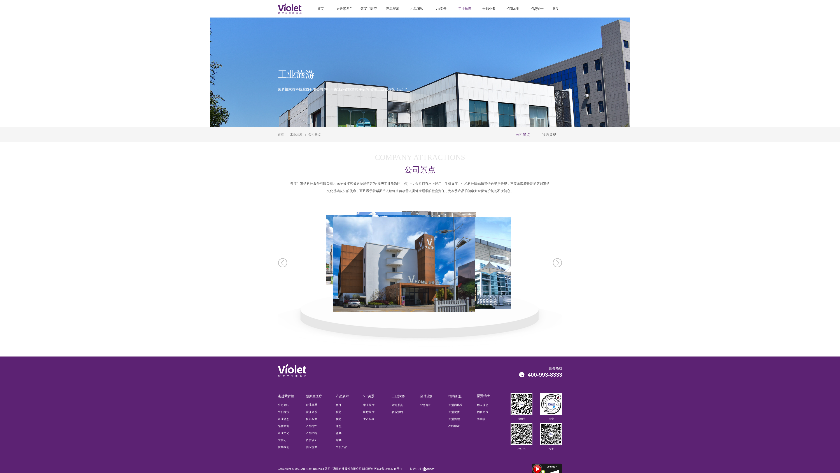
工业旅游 (296, 134)
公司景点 (314, 134)
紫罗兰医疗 (368, 9)
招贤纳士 (537, 9)
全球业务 (488, 9)
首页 (281, 134)
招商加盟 (513, 9)
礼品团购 (416, 9)
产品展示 (392, 9)
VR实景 (440, 9)
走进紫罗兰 (344, 9)
